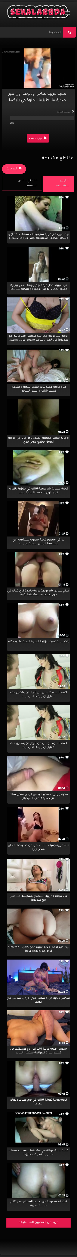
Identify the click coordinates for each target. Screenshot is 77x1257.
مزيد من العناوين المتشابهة (38, 1222)
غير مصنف (36, 138)
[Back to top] (63, 1244)
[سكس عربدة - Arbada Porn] (38, 13)
